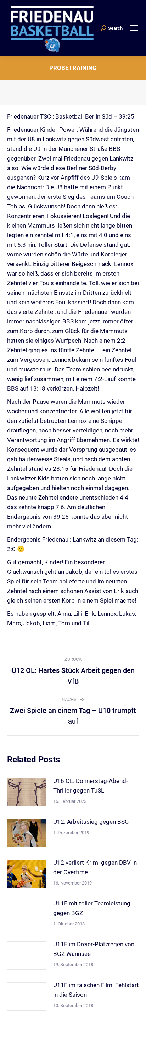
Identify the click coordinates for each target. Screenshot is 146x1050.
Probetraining (73, 67)
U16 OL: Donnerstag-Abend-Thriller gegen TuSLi (90, 785)
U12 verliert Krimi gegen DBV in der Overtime (95, 867)
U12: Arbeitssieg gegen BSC (91, 821)
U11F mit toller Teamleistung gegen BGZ (91, 908)
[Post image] (26, 792)
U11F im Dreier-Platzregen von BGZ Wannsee (93, 949)
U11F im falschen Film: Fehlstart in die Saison (96, 989)
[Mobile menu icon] (134, 28)
